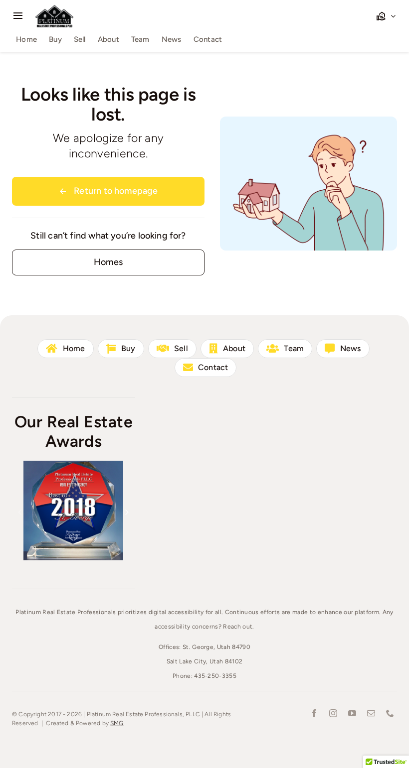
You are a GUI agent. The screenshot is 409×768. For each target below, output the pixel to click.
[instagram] (333, 713)
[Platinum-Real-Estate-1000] (54, 8)
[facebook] (314, 713)
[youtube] (352, 713)
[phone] (390, 713)
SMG (117, 723)
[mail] (371, 713)
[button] (20, 512)
